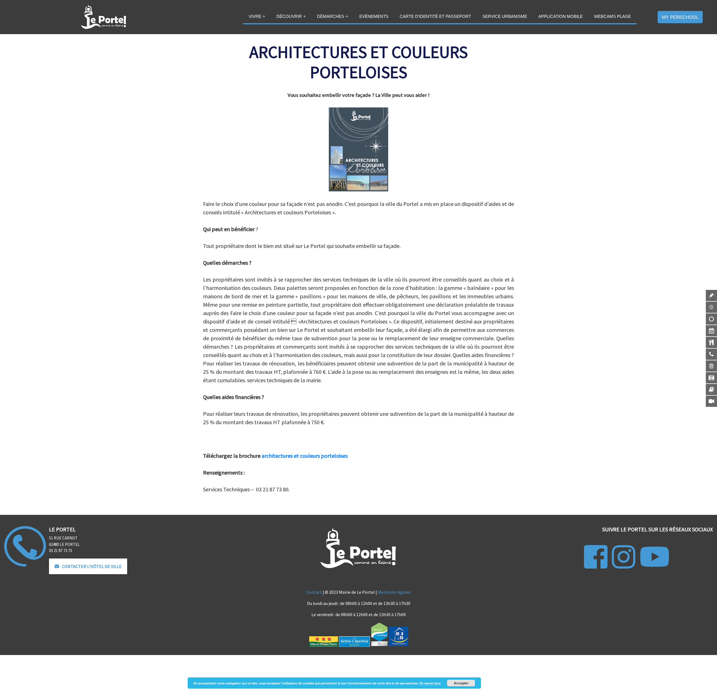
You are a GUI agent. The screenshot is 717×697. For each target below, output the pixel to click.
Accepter (461, 683)
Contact (314, 592)
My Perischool (680, 17)
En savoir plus (430, 683)
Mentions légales (394, 592)
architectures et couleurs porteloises (305, 455)
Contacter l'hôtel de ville (92, 566)
